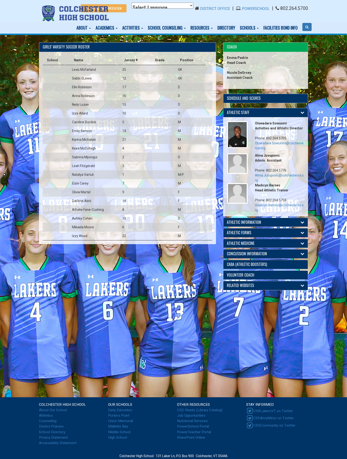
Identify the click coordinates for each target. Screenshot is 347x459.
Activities (131, 28)
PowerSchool (256, 8)
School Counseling (165, 28)
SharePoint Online (191, 437)
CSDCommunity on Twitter (274, 425)
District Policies (51, 426)
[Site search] (307, 27)
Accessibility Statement (57, 443)
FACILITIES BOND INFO (280, 28)
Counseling (47, 421)
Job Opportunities (191, 415)
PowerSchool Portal (193, 426)
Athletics (46, 415)
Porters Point (118, 415)
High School (117, 437)
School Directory (52, 432)
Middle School (119, 432)
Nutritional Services (192, 421)
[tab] (265, 47)
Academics (105, 28)
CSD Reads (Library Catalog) (199, 410)
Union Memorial (120, 421)
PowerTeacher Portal (194, 432)
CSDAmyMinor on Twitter (273, 418)
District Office (215, 8)
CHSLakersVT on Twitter (273, 411)
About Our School (53, 410)
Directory (226, 28)
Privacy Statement (53, 437)
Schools (248, 28)
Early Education (120, 410)
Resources (200, 28)
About (82, 28)
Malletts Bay (118, 426)
